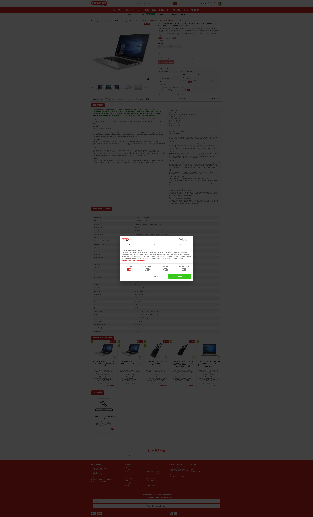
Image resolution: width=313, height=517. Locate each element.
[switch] (147, 269)
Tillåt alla (179, 276)
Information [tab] (156, 245)
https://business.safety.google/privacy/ (133, 260)
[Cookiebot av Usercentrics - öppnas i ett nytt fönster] (180, 239)
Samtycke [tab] (132, 245)
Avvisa (156, 276)
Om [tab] (181, 245)
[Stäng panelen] (190, 239)
